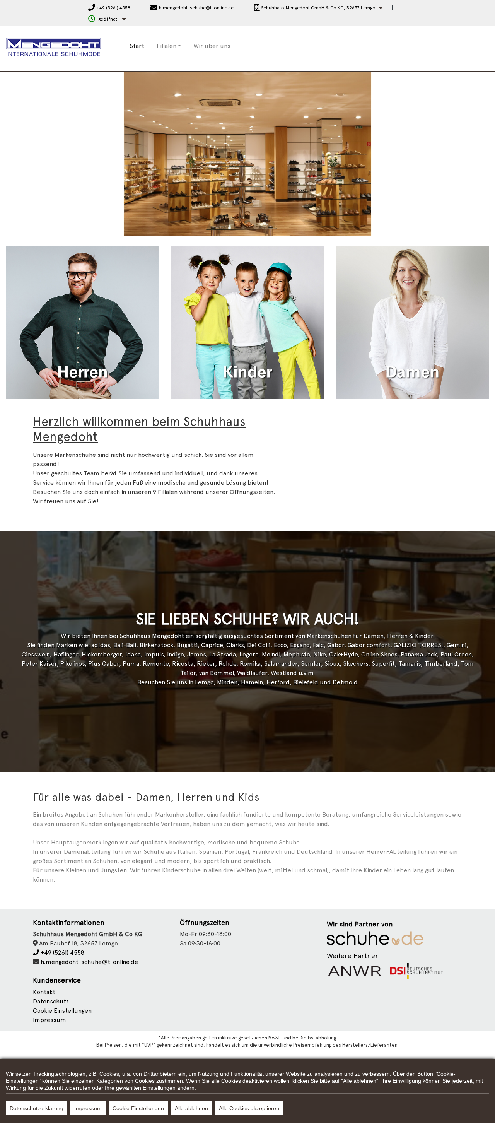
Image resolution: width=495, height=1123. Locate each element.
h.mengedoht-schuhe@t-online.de (89, 962)
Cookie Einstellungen (138, 1108)
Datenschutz (51, 1001)
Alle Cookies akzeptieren (249, 1108)
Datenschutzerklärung (36, 1108)
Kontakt (44, 992)
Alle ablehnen (191, 1108)
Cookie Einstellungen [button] (62, 1010)
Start (137, 46)
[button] (318, 8)
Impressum (49, 1020)
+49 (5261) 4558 (61, 952)
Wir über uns (211, 46)
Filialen (166, 46)
